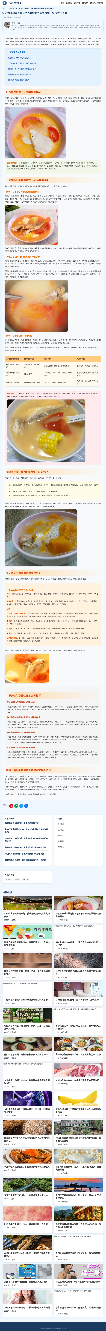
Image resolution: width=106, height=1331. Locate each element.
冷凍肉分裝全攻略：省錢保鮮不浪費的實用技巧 (77, 1080)
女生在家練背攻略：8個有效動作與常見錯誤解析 (78, 1281)
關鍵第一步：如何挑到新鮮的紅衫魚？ (22, 69)
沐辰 (18, 23)
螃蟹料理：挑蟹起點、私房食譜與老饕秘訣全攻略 (25, 847)
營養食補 (25, 879)
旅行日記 (85, 3)
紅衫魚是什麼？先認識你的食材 (19, 58)
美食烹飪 (100, 3)
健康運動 (69, 3)
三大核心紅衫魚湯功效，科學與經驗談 (22, 63)
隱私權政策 (50, 1328)
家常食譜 (8, 879)
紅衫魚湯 (17, 879)
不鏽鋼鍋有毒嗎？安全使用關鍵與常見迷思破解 (26, 999)
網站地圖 (57, 1328)
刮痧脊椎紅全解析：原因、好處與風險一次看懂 (26, 1224)
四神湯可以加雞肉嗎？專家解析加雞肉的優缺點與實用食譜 (26, 839)
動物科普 (77, 3)
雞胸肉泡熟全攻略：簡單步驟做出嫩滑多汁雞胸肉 (25, 860)
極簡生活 (92, 3)
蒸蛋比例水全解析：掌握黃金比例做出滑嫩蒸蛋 (24, 853)
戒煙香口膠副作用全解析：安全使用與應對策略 (26, 1281)
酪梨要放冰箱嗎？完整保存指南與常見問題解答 (26, 1054)
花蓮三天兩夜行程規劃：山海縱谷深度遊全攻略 (26, 1195)
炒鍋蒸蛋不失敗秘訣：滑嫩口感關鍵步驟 (22, 823)
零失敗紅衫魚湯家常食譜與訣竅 (19, 74)
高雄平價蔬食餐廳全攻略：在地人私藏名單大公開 (78, 1054)
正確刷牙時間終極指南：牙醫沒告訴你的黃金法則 (27, 1307)
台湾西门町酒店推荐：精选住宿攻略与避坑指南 (77, 999)
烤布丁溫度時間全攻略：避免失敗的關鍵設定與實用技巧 (26, 830)
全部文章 (63, 1328)
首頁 (62, 3)
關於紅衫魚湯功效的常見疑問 (19, 80)
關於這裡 (43, 1328)
